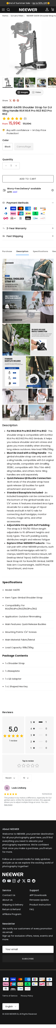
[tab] (23, 92)
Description (22, 251)
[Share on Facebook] (14, 100)
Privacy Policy (27, 995)
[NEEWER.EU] (28, 9)
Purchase (7, 251)
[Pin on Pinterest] (18, 100)
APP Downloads (38, 895)
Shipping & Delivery (12, 904)
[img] (12, 118)
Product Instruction (40, 904)
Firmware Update (39, 899)
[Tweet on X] (10, 100)
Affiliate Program (11, 914)
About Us (7, 899)
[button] (39, 722)
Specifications (40, 251)
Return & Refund (11, 909)
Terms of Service (9, 995)
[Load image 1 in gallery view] (28, 48)
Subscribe (28, 958)
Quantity (7, 159)
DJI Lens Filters (17, 16)
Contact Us (8, 895)
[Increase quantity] (17, 165)
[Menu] (3, 9)
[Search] (10, 9)
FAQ (32, 909)
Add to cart (28, 178)
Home (5, 16)
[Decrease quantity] (5, 165)
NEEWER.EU (14, 1014)
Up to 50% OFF (39, 3)
